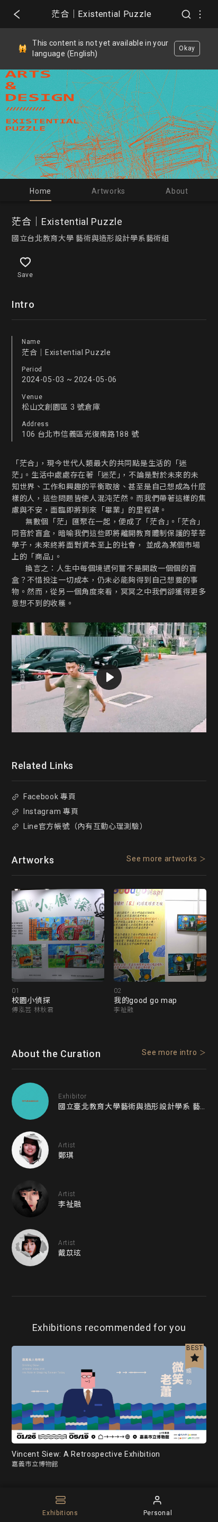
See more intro (169, 1052)
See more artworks (161, 858)
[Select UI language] (200, 14)
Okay (187, 48)
